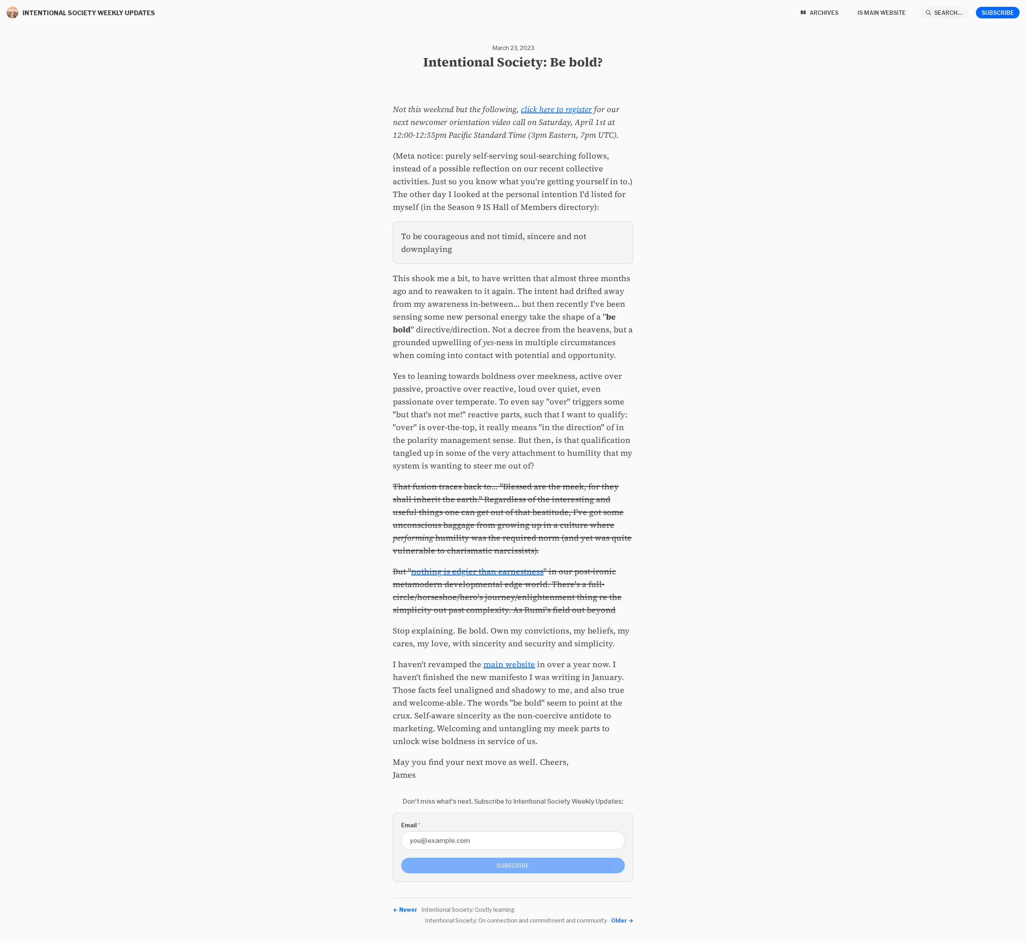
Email (410, 825)
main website (509, 664)
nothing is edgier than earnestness (477, 571)
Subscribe (998, 12)
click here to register (556, 109)
